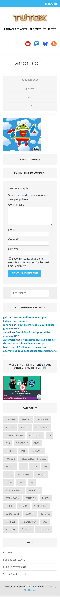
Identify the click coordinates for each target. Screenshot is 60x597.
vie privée (11, 521)
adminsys (10, 419)
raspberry (34, 490)
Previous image (30, 159)
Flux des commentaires (15, 566)
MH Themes (30, 590)
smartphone (40, 506)
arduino (10, 427)
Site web (13, 249)
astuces (25, 427)
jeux (23, 466)
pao (32, 482)
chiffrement (42, 427)
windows (11, 529)
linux (34, 466)
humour (10, 458)
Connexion (8, 552)
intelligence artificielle (33, 458)
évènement (43, 529)
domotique (22, 443)
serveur (24, 506)
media (9, 474)
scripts (9, 506)
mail (46, 466)
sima (6, 332)
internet (10, 466)
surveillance (13, 513)
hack (23, 451)
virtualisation (29, 521)
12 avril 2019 (31, 80)
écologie (26, 529)
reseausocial (13, 498)
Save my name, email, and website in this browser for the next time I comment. (28, 262)
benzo (31, 88)
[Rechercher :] (30, 293)
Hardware (37, 451)
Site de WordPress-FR (14, 574)
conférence (35, 435)
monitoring (24, 474)
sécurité (30, 513)
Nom (11, 229)
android (26, 419)
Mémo (9, 482)
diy (49, 435)
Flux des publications (14, 559)
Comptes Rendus (14, 435)
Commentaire (16, 204)
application (42, 419)
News (21, 482)
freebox (10, 451)
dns (8, 443)
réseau (46, 498)
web (45, 521)
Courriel (13, 239)
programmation (14, 490)
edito (37, 443)
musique (41, 474)
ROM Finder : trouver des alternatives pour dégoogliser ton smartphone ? (30, 351)
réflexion (31, 498)
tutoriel (45, 513)
